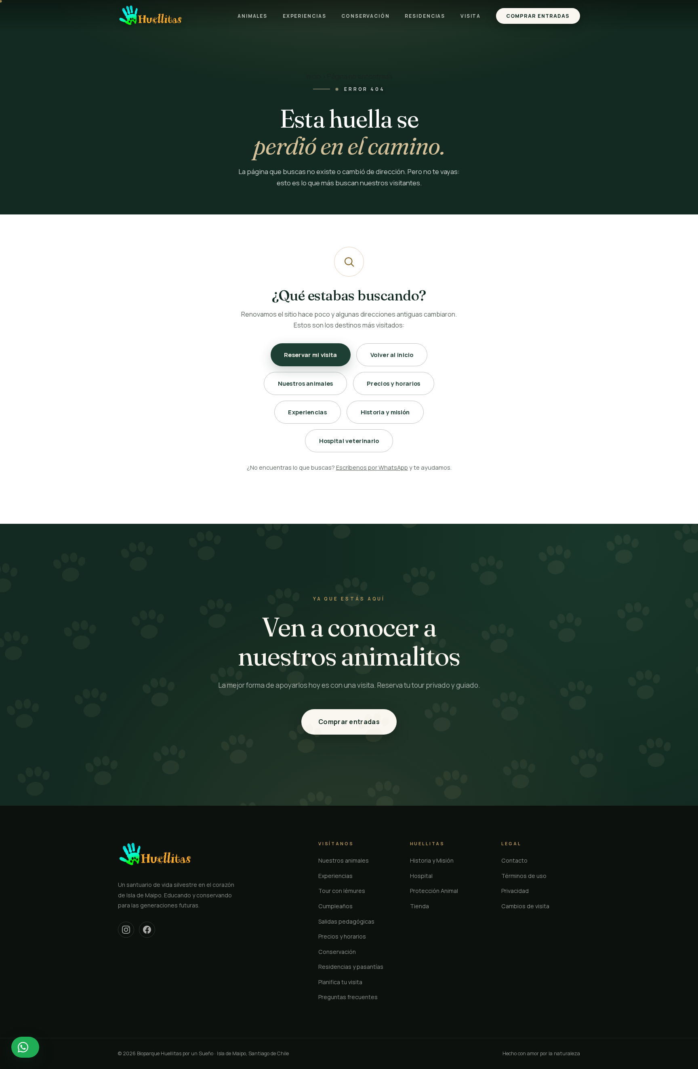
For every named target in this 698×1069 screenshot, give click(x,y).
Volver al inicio (392, 355)
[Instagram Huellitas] (126, 930)
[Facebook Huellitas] (147, 930)
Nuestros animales (305, 383)
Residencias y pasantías (350, 966)
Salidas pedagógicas (346, 921)
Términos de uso (524, 876)
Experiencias (304, 16)
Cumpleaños (335, 906)
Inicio (313, 76)
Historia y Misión (432, 860)
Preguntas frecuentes (348, 997)
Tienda (419, 906)
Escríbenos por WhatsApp (372, 467)
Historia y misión (385, 412)
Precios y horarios (393, 383)
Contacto (514, 860)
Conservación (365, 16)
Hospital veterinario (349, 441)
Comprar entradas (538, 16)
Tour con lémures (341, 891)
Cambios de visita (525, 906)
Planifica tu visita (340, 982)
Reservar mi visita (310, 355)
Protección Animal (434, 891)
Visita (470, 16)
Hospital (421, 876)
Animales (252, 16)
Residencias (425, 16)
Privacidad (515, 891)
